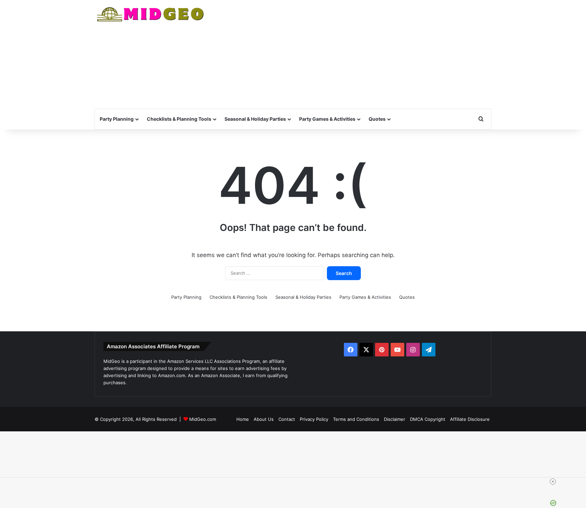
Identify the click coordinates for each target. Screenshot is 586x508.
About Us (264, 419)
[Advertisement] (360, 54)
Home (242, 419)
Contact (286, 419)
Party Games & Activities (327, 119)
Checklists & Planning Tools (179, 119)
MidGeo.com (202, 419)
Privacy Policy (314, 419)
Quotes (377, 119)
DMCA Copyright (427, 419)
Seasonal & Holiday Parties (255, 119)
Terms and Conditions (356, 419)
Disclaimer (394, 419)
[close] (553, 481)
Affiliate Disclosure (470, 419)
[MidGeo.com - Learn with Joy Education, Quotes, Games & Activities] (151, 15)
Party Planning (117, 119)
